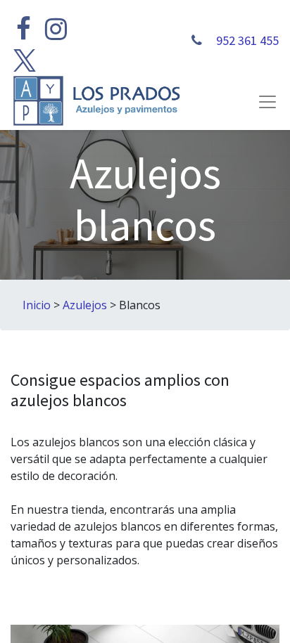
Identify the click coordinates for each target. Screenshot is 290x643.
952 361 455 (246, 40)
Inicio (37, 305)
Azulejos (85, 305)
